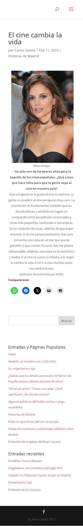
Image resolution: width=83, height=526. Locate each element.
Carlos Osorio (25, 50)
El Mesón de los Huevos (24, 490)
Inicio (12, 354)
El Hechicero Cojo (20, 482)
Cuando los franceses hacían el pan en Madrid (39, 475)
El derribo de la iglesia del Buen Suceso (34, 442)
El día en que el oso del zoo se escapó (33, 422)
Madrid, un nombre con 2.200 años (32, 361)
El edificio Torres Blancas (25, 461)
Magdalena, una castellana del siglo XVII (35, 468)
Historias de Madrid (23, 56)
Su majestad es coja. (22, 368)
